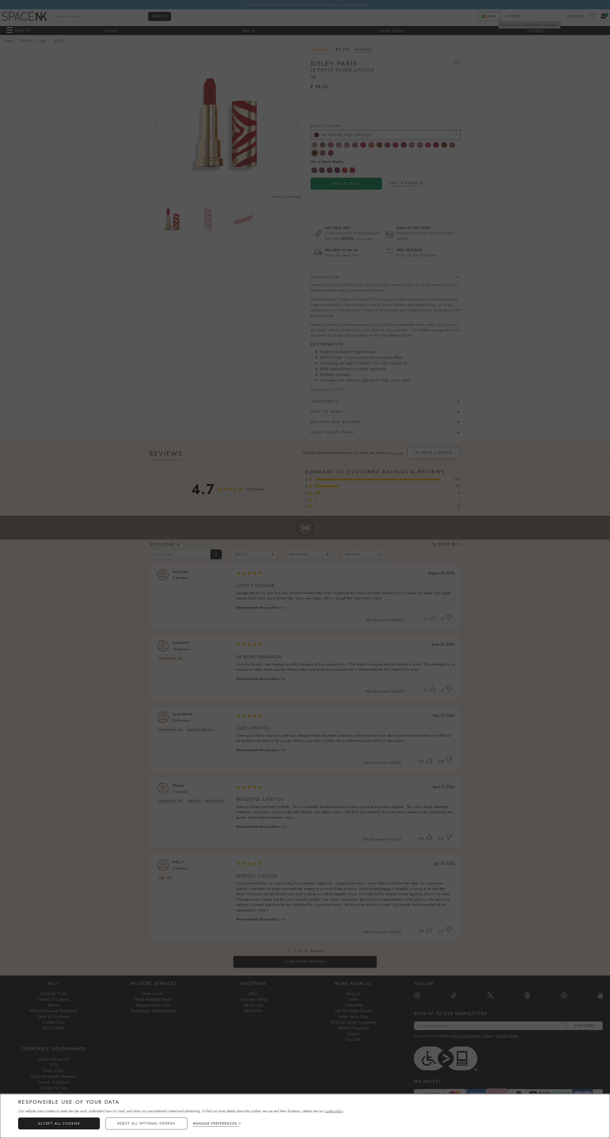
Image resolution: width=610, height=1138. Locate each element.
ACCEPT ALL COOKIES (59, 1123)
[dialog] (305, 1116)
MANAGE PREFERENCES (215, 1123)
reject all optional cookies (146, 1123)
